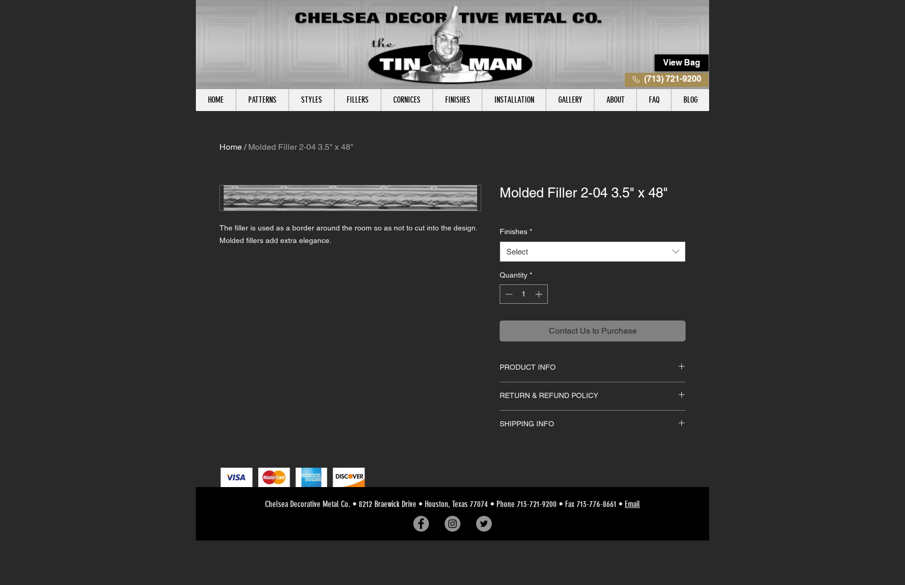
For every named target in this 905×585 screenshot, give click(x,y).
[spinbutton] (523, 294)
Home (230, 147)
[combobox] (593, 251)
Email (632, 504)
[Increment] (539, 294)
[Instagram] (452, 524)
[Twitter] (484, 524)
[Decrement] (507, 294)
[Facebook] (421, 524)
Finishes (516, 231)
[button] (262, 100)
